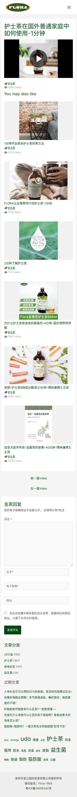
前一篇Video (39, 478)
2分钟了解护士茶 (15, 263)
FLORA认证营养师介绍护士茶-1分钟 (28, 203)
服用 (7, 750)
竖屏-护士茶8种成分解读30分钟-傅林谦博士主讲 (36, 387)
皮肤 (45, 750)
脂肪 (23, 759)
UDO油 (8, 654)
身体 (45, 759)
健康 (36, 740)
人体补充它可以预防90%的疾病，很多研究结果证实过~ (38, 691)
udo (26, 738)
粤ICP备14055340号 (38, 788)
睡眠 (6, 759)
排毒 (68, 740)
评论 (8, 519)
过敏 (53, 759)
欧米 (16, 750)
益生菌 (8, 672)
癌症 (38, 750)
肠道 (14, 759)
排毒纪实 (9, 666)
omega (14, 739)
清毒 (31, 750)
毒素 (23, 750)
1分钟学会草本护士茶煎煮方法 (24, 143)
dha (6, 739)
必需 (42, 740)
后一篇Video (39, 488)
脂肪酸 (34, 759)
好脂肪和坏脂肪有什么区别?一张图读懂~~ (30, 709)
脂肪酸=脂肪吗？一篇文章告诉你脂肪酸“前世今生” (35, 726)
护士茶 (11, 83)
